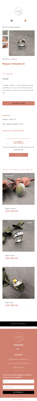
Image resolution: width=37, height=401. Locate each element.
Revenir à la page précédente (11, 27)
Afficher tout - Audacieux (9, 59)
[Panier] (25, 20)
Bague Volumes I (10, 255)
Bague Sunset (9, 302)
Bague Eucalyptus (10, 208)
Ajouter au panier (18, 103)
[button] (11, 20)
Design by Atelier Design (18, 399)
